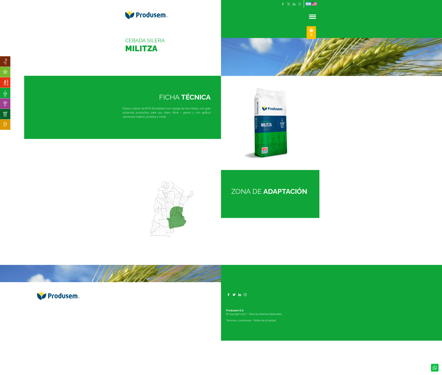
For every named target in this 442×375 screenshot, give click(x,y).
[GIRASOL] (5, 124)
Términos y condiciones (238, 320)
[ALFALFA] (5, 72)
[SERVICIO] (5, 103)
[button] (311, 32)
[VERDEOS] (5, 93)
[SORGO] (5, 61)
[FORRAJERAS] (5, 114)
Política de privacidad (265, 320)
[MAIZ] (5, 82)
